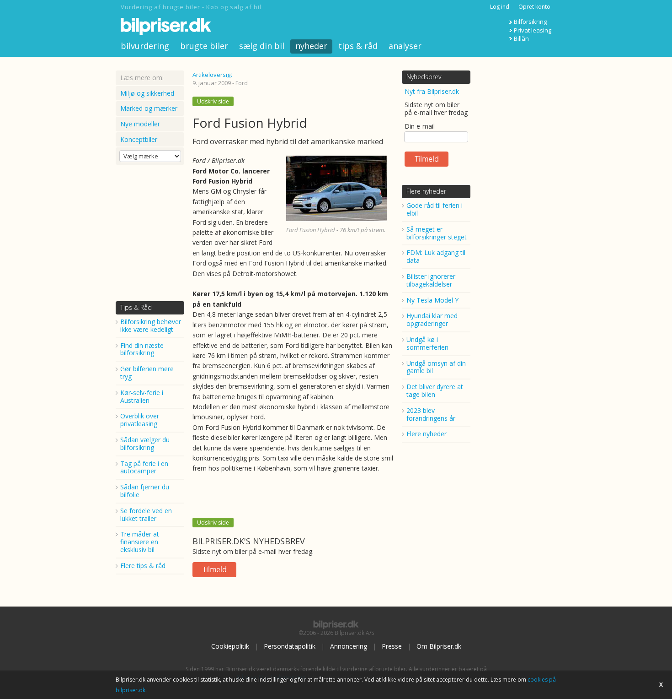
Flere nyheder (426, 191)
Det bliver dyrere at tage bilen (434, 390)
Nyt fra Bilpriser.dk (432, 91)
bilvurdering (145, 45)
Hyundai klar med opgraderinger (432, 319)
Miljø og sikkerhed (147, 93)
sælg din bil (261, 45)
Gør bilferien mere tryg (147, 372)
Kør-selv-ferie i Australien (141, 396)
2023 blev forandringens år (430, 414)
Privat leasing (532, 30)
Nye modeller (140, 123)
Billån (521, 38)
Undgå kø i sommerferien (427, 343)
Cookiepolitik (230, 646)
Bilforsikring (530, 21)
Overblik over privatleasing (139, 420)
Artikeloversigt (212, 74)
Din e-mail (420, 126)
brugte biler (204, 45)
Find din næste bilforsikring (142, 349)
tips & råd (358, 45)
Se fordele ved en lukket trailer (146, 514)
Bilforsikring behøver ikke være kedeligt (150, 325)
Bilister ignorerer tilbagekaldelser (430, 280)
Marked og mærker (148, 108)
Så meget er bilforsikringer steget (436, 233)
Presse (392, 646)
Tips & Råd (136, 307)
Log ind (499, 7)
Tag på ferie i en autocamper (144, 467)
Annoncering (348, 646)
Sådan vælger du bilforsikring (145, 443)
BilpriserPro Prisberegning (271, 677)
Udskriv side (213, 101)
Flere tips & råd (142, 565)
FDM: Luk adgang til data (435, 256)
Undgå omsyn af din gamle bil (436, 367)
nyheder (311, 45)
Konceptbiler (138, 139)
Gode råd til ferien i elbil (434, 209)
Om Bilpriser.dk (438, 646)
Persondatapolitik (289, 646)
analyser (405, 45)
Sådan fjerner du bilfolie (144, 490)
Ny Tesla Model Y (432, 300)
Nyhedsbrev (423, 76)
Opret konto (534, 7)
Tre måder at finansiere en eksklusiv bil (139, 542)
